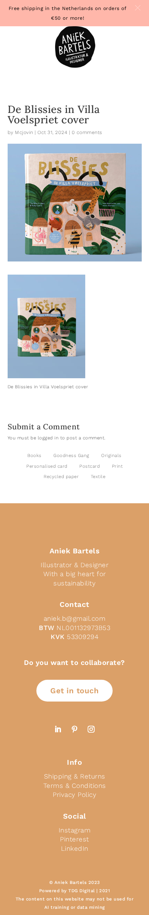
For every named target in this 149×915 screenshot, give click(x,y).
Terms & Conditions (74, 786)
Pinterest (74, 839)
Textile (98, 476)
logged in (48, 437)
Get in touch (74, 690)
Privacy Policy (74, 795)
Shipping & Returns (74, 776)
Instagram (75, 830)
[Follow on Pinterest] (74, 729)
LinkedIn (74, 848)
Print (117, 466)
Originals (111, 455)
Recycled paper (61, 476)
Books (34, 455)
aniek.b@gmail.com (75, 618)
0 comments (87, 132)
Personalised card (47, 466)
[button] (137, 7)
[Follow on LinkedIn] (58, 729)
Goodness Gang (71, 455)
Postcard (89, 466)
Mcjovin (24, 132)
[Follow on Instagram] (91, 729)
